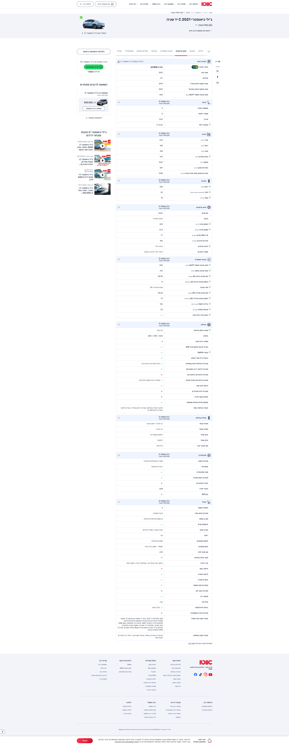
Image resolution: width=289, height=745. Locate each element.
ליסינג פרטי (127, 714)
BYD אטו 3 (152, 675)
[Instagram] (205, 674)
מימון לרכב (103, 679)
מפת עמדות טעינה (150, 710)
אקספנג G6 (152, 668)
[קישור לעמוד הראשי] (207, 4)
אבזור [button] (119, 51)
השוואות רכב (102, 665)
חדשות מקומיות (207, 706)
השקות (178, 717)
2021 (188, 13)
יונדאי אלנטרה (151, 679)
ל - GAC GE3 (90, 102)
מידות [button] (200, 51)
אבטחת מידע (176, 668)
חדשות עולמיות (207, 710)
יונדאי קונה (152, 665)
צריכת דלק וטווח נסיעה (99, 675)
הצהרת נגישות (176, 672)
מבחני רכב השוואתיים (173, 710)
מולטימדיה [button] (129, 51)
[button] (105, 4)
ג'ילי (205, 13)
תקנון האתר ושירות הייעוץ (172, 675)
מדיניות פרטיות (175, 665)
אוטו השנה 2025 (125, 668)
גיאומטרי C (197, 13)
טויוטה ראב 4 (151, 690)
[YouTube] (210, 674)
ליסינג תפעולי (126, 710)
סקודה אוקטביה (150, 686)
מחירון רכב (103, 672)
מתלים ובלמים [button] (142, 51)
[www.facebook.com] (195, 674)
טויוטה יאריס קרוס (150, 683)
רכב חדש (104, 668)
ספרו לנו (191, 643)
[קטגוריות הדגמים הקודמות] (209, 51)
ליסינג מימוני (127, 706)
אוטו (210, 13)
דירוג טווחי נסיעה (150, 717)
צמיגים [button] (192, 51)
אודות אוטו (177, 679)
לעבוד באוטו (176, 683)
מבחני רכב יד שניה (174, 714)
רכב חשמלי (152, 706)
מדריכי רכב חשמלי (149, 714)
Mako (129, 665)
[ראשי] (206, 662)
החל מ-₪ (157, 67)
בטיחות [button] (154, 51)
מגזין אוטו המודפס (125, 672)
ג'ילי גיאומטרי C (164, 101)
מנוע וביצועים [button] (181, 51)
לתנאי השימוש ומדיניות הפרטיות (127, 742)
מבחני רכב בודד (175, 706)
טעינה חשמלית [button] (166, 51)
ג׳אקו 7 (153, 672)
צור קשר (178, 686)
